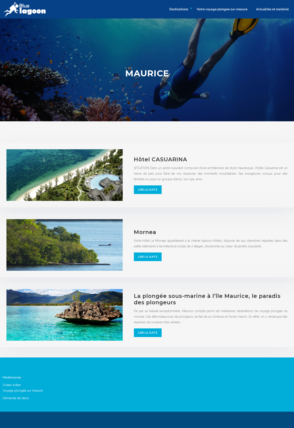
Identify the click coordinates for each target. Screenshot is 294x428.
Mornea (145, 232)
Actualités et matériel (272, 9)
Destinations (178, 9)
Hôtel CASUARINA (160, 159)
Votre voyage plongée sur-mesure (222, 9)
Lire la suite (147, 189)
